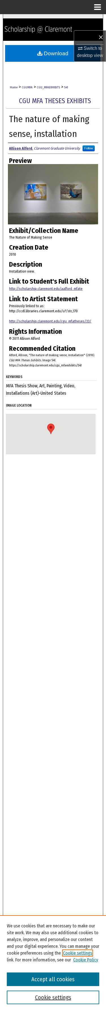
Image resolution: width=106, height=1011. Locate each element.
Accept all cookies (53, 979)
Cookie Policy (85, 960)
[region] (53, 963)
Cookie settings (77, 953)
